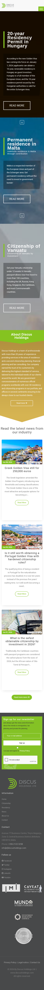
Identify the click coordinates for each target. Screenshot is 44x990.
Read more (20, 403)
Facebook (7, 861)
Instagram (7, 869)
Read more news (21, 697)
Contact (5, 820)
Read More (16, 105)
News (4, 812)
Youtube (7, 877)
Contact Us (35, 962)
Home (4, 799)
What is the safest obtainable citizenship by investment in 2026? (22, 641)
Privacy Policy (25, 751)
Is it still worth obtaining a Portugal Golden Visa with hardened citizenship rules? (22, 558)
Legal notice (23, 962)
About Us (5, 816)
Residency (6, 808)
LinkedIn (6, 873)
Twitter (6, 865)
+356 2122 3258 (15, 844)
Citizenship (6, 803)
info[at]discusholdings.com (14, 848)
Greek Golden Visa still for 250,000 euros (22, 469)
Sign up (22, 743)
